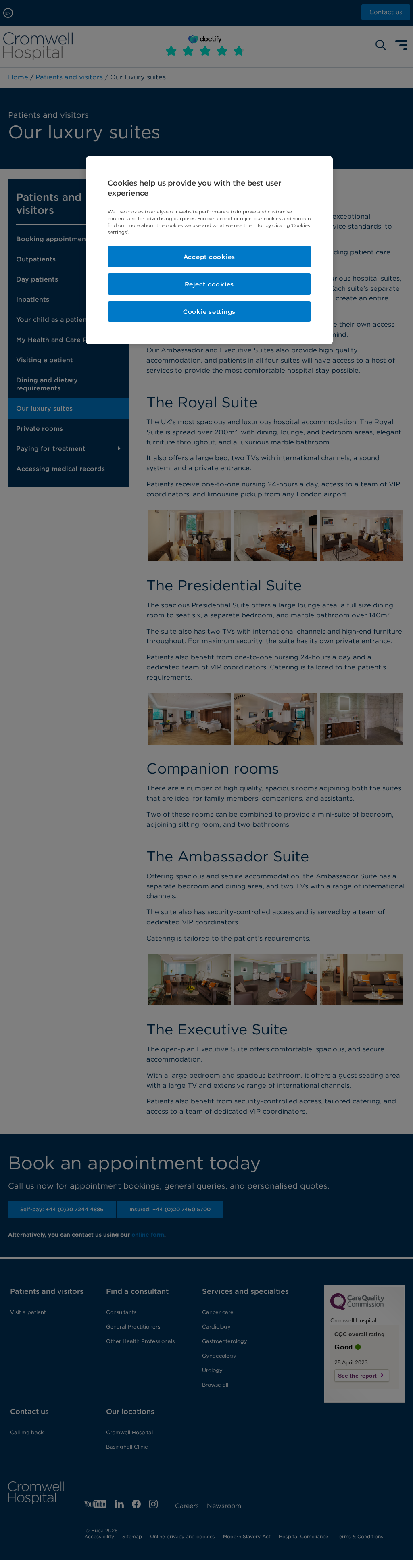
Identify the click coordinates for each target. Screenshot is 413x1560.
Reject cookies (209, 284)
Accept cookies (210, 257)
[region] (209, 250)
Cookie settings (209, 311)
